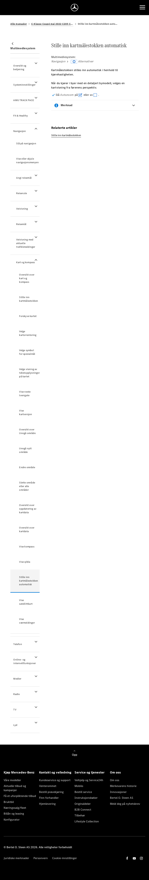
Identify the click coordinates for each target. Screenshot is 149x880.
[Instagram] (141, 858)
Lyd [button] (15, 725)
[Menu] (142, 7)
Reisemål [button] (21, 224)
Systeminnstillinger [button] (24, 85)
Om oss (114, 780)
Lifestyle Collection (86, 821)
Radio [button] (16, 694)
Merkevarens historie (123, 786)
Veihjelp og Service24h (88, 780)
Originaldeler (82, 804)
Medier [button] (17, 678)
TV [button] (14, 709)
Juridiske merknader (16, 858)
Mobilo (78, 786)
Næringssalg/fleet (15, 808)
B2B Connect (82, 809)
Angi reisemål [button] (24, 178)
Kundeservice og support (55, 780)
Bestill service (83, 792)
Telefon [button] (17, 644)
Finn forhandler (49, 798)
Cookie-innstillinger (64, 858)
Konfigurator (12, 819)
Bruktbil (9, 802)
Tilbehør (79, 815)
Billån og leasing (14, 813)
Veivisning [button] (22, 208)
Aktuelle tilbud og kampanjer (15, 788)
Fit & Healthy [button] (20, 115)
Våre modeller (12, 780)
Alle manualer (18, 24)
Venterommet (47, 786)
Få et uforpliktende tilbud (20, 796)
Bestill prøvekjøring (51, 792)
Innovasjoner (118, 792)
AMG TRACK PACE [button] (23, 100)
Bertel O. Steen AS (121, 798)
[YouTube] (134, 858)
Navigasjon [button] (19, 131)
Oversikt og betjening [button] (19, 67)
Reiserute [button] (21, 193)
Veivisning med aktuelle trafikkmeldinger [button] (25, 243)
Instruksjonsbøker (86, 798)
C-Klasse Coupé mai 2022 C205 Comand (52, 24)
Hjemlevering (47, 804)
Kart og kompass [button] (25, 262)
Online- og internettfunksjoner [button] (24, 661)
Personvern (40, 858)
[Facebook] (127, 858)
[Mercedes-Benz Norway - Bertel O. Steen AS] (74, 7)
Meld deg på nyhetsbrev (125, 804)
